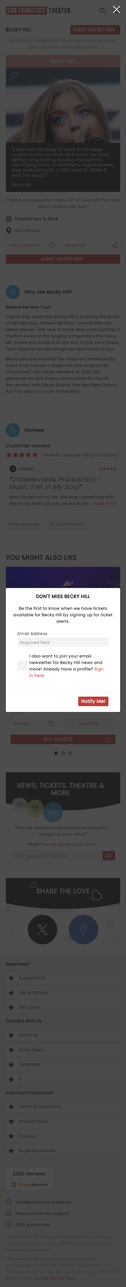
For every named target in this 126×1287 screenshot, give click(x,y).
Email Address (32, 634)
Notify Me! (93, 701)
